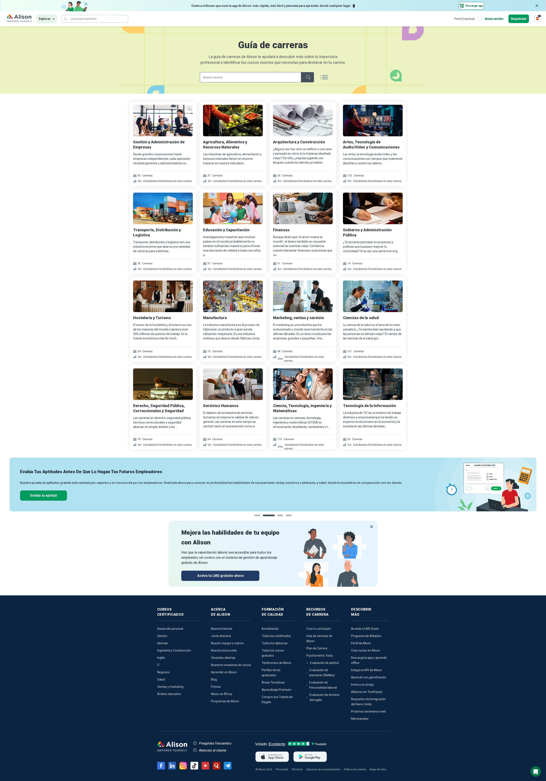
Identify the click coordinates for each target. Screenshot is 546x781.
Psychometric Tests (319, 655)
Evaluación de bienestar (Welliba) (322, 672)
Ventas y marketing (170, 686)
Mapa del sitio (378, 769)
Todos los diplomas (275, 643)
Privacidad (282, 769)
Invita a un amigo (362, 684)
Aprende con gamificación (368, 677)
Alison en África (221, 694)
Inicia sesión (494, 18)
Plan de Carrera (316, 648)
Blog (214, 679)
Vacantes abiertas (223, 657)
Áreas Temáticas (273, 682)
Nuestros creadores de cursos (231, 665)
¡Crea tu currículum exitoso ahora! (56, 495)
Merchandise (360, 718)
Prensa (216, 686)
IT (158, 665)
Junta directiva (221, 636)
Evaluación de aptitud (324, 663)
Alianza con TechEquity (366, 692)
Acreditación (270, 628)
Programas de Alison (225, 701)
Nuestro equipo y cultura (227, 643)
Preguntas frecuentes (215, 743)
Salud (161, 679)
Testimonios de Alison (276, 663)
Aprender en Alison (224, 672)
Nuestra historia (221, 628)
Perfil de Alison (361, 643)
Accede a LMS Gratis (365, 628)
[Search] (66, 19)
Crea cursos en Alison (365, 650)
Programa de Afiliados (366, 636)
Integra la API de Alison (366, 670)
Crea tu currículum (318, 628)
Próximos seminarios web (368, 711)
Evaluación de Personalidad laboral (323, 685)
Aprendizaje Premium (276, 689)
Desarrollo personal (170, 628)
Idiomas (162, 643)
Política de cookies (355, 769)
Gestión (162, 636)
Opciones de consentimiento (323, 769)
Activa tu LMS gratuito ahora (220, 576)
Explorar (45, 18)
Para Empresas (464, 18)
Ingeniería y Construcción (174, 650)
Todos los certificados (276, 636)
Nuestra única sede (224, 650)
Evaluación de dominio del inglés (324, 697)
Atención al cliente (212, 750)
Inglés (161, 657)
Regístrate (518, 18)
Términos (297, 769)
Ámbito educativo (169, 694)
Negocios (163, 672)
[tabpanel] (273, 484)
